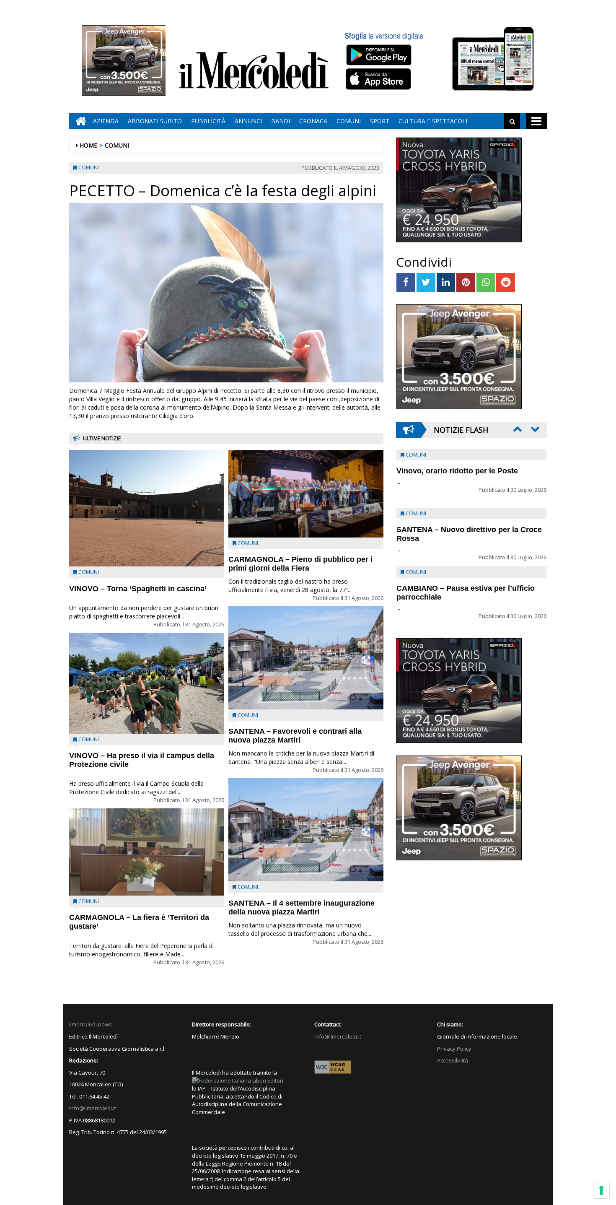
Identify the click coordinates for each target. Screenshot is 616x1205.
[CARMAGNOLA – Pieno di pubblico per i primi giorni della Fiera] (305, 494)
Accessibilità (452, 1060)
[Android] (378, 55)
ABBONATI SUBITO (155, 121)
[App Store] (379, 79)
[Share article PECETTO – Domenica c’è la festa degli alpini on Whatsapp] (485, 282)
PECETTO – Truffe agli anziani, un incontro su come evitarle (457, 475)
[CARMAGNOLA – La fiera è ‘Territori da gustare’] (146, 852)
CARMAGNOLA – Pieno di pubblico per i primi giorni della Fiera (300, 563)
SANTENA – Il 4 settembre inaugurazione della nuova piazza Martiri (301, 907)
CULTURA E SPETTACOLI (433, 121)
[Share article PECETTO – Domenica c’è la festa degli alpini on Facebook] (405, 282)
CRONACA (313, 121)
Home (88, 145)
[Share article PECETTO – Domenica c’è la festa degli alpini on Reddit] (505, 282)
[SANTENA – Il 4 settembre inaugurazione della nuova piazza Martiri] (305, 829)
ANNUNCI (248, 121)
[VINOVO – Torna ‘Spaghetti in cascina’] (146, 508)
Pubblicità (208, 121)
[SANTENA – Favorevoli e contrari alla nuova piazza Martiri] (305, 657)
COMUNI (348, 121)
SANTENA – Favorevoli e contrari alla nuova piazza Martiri (295, 735)
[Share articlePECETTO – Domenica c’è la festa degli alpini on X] (426, 282)
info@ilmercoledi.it (92, 1108)
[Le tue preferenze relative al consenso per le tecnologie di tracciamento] (601, 1190)
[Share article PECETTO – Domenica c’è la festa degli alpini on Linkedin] (446, 282)
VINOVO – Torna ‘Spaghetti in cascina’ (138, 588)
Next (534, 429)
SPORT (379, 121)
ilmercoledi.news (90, 1024)
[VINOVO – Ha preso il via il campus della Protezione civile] (146, 683)
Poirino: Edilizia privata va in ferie (456, 529)
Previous (516, 429)
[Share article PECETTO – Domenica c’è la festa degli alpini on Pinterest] (465, 282)
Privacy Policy (454, 1048)
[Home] (78, 121)
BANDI (280, 121)
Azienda (106, 121)
